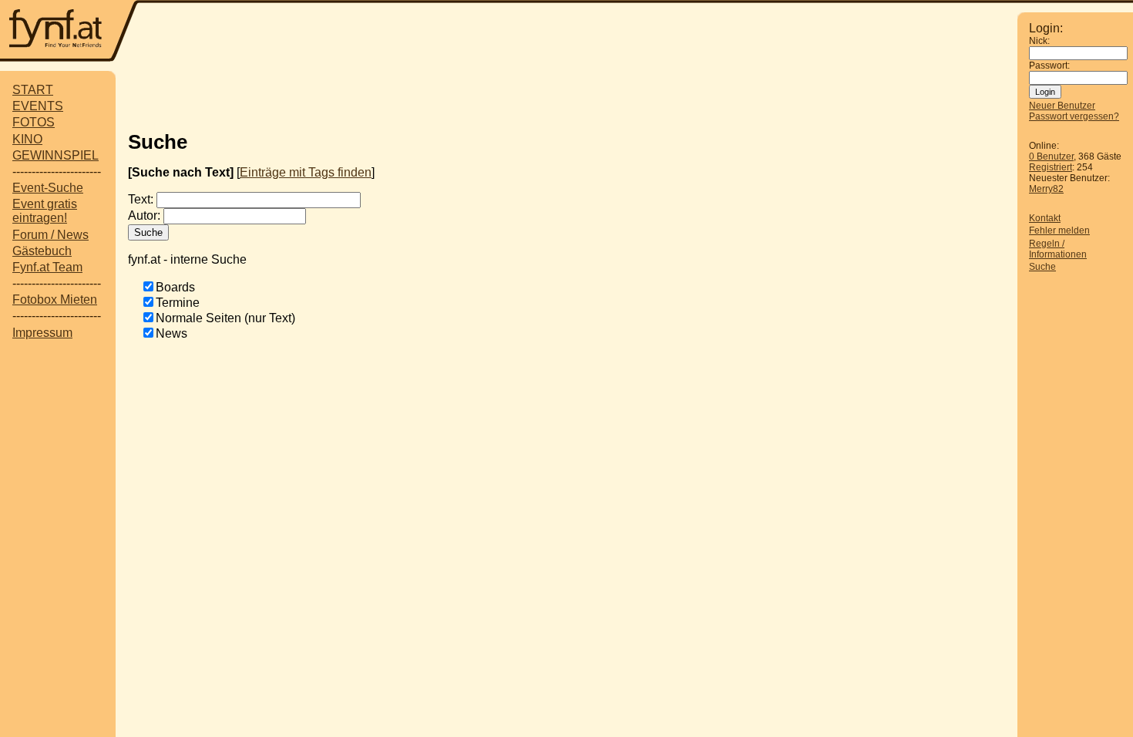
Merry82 (1046, 188)
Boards (175, 287)
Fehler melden (1059, 230)
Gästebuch (42, 250)
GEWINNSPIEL (55, 155)
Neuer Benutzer (1062, 105)
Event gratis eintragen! (44, 210)
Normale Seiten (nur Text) (225, 318)
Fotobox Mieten (54, 299)
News (171, 333)
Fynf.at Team (47, 267)
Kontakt (1045, 218)
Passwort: (1049, 65)
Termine (178, 302)
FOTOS (33, 122)
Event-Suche (47, 187)
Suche (1042, 266)
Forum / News (50, 234)
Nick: (1039, 40)
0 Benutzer (1051, 156)
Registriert (1050, 167)
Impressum (42, 332)
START (32, 89)
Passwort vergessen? (1074, 116)
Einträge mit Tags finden (306, 172)
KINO (27, 139)
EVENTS (37, 106)
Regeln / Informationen (1058, 249)
